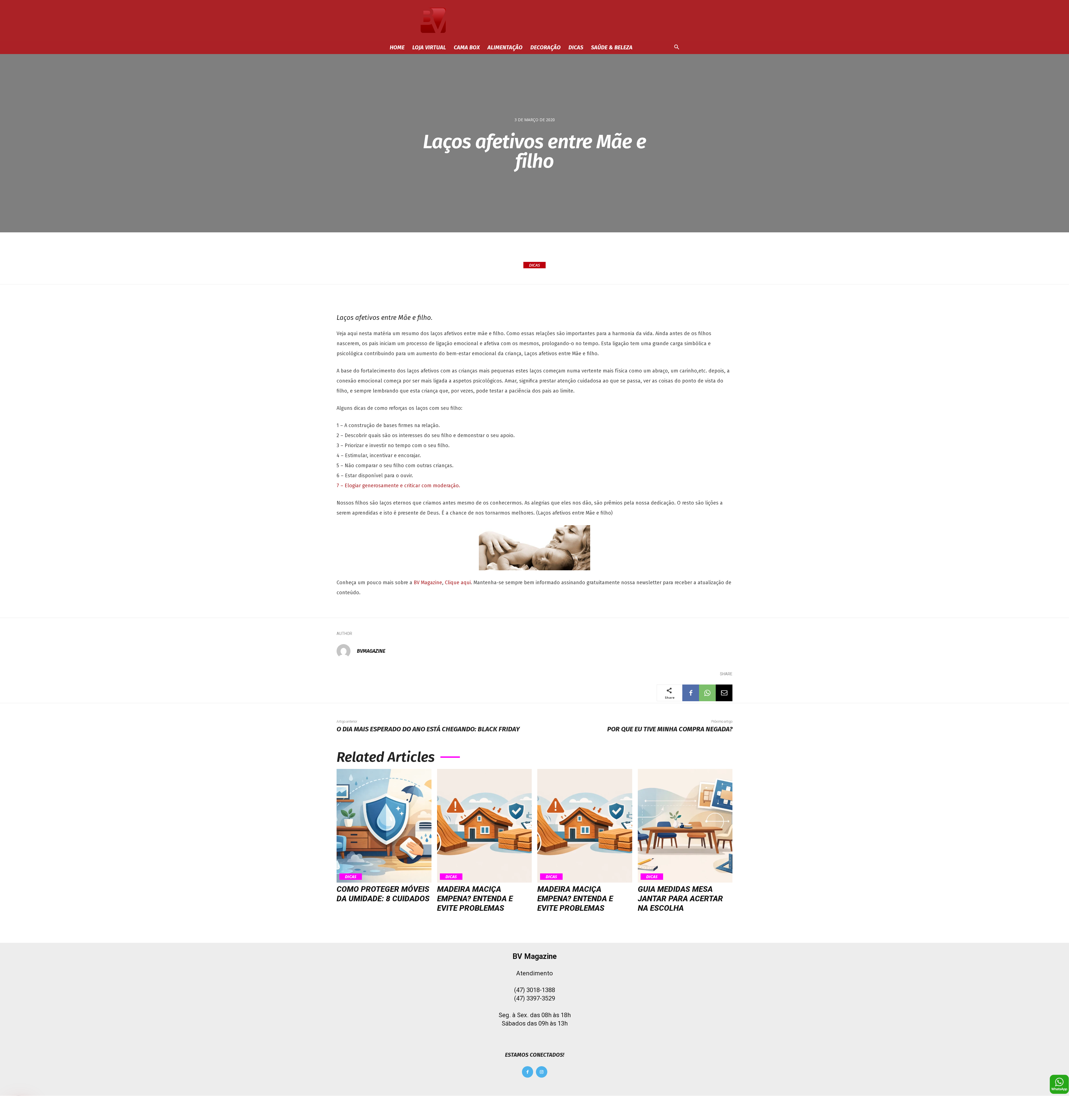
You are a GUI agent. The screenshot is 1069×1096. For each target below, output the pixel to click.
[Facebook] (690, 693)
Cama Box (467, 47)
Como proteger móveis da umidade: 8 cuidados (383, 894)
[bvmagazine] (346, 651)
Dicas (575, 47)
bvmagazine (371, 651)
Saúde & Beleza (611, 47)
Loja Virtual (429, 47)
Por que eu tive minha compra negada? (669, 729)
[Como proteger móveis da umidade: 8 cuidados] (384, 826)
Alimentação (505, 47)
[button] (676, 47)
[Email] (724, 693)
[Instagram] (541, 1072)
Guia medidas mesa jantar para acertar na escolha (680, 898)
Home (397, 47)
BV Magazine (428, 582)
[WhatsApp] (707, 693)
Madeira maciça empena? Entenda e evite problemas (475, 898)
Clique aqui (458, 582)
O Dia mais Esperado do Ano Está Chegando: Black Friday (428, 729)
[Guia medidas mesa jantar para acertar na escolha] (685, 826)
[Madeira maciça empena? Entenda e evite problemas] (484, 826)
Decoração (545, 47)
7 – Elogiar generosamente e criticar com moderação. (398, 486)
